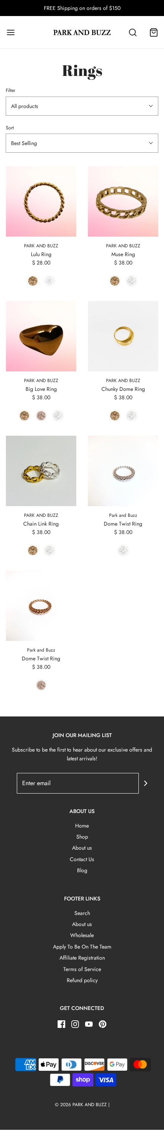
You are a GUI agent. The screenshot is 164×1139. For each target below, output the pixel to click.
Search (82, 913)
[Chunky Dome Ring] (123, 336)
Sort (10, 127)
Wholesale (82, 935)
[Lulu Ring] (41, 201)
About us (82, 848)
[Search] (132, 32)
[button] (82, 106)
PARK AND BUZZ (41, 245)
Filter (10, 90)
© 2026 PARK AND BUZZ (81, 1104)
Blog (82, 870)
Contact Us (82, 859)
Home (82, 825)
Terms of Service (82, 969)
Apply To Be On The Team (82, 946)
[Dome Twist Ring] (123, 471)
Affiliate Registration (82, 958)
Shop (82, 837)
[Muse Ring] (123, 201)
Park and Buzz (123, 515)
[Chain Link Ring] (41, 471)
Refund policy (82, 980)
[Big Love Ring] (41, 336)
